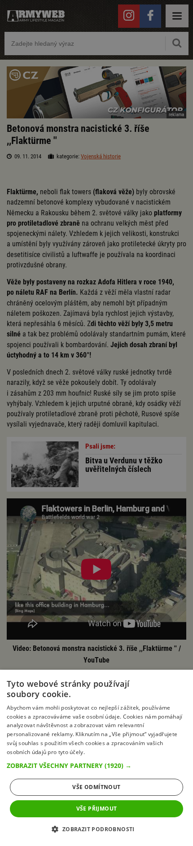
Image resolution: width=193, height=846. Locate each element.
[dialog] (96, 758)
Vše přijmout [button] (96, 808)
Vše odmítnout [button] (96, 787)
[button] (96, 765)
